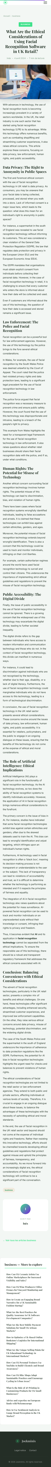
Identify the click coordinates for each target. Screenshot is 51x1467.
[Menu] (45, 2)
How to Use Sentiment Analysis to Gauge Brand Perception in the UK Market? (23, 1412)
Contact (33, 1450)
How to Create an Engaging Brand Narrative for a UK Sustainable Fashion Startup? (23, 1302)
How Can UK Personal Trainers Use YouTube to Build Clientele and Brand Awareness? (25, 1365)
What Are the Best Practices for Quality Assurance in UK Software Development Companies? (23, 1315)
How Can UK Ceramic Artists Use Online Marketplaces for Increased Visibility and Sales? (23, 1277)
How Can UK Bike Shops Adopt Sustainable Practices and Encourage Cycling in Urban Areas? (24, 1378)
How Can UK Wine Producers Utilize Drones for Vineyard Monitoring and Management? (24, 1290)
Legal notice (20, 1450)
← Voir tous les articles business (19, 1240)
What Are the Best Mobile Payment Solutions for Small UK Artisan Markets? (23, 1327)
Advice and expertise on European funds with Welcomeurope (23, 1402)
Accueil (6, 16)
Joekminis (29, 1441)
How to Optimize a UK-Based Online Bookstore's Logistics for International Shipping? (25, 1340)
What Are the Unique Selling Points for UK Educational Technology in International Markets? (25, 1353)
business (16, 16)
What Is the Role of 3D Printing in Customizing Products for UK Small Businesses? (23, 1390)
